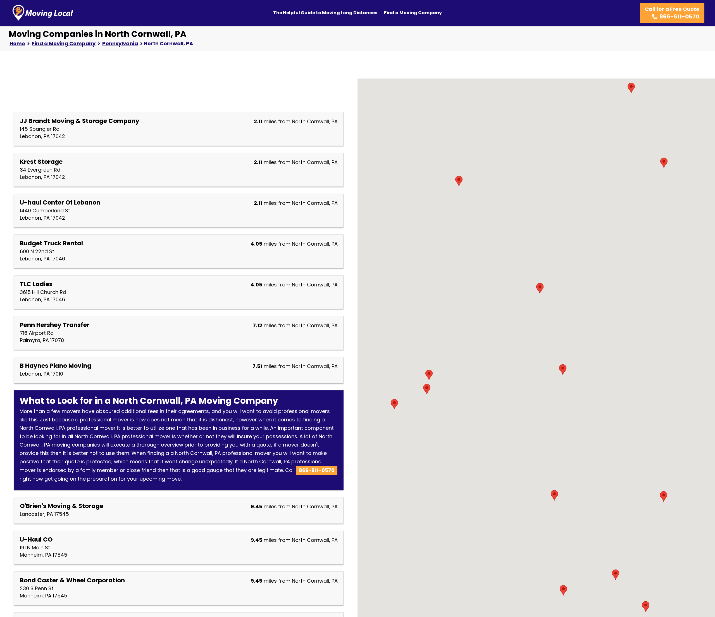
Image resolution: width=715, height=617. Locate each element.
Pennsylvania (120, 43)
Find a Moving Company (413, 12)
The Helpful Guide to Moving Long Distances (325, 12)
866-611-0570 (317, 470)
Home (17, 43)
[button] (562, 369)
